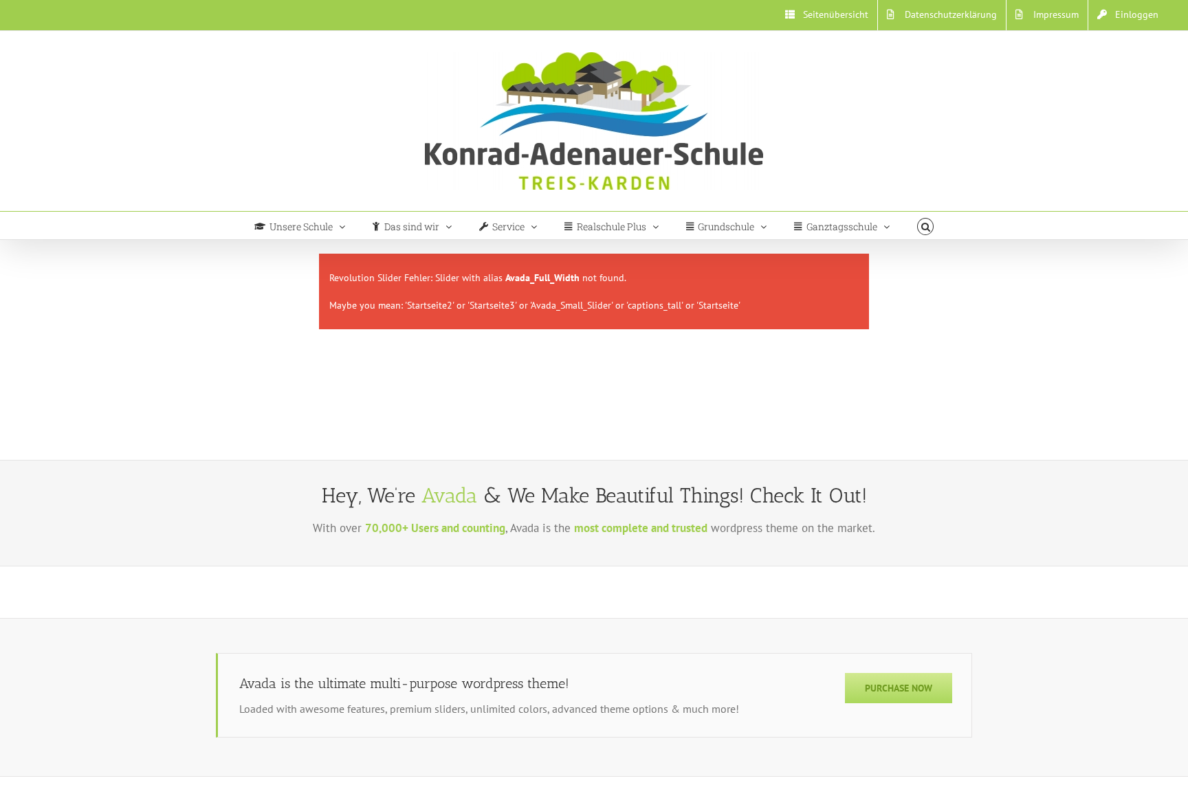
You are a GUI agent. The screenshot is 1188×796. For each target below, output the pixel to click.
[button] (925, 225)
